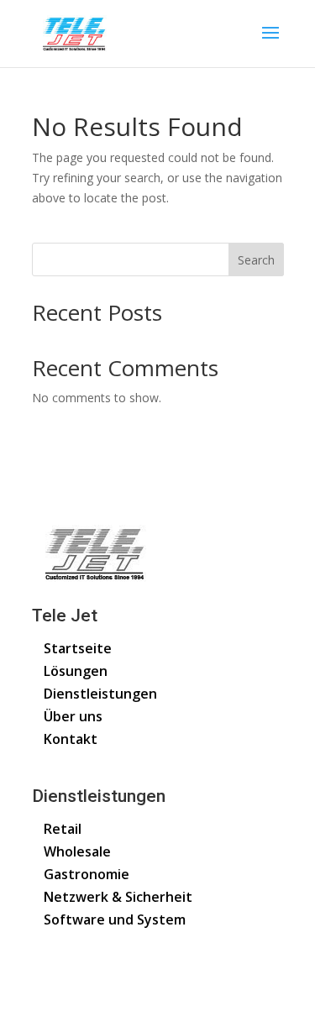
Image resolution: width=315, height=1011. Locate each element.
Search (256, 260)
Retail (62, 829)
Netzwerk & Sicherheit (118, 897)
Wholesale (77, 851)
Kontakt (70, 739)
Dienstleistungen (100, 693)
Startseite (78, 648)
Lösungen (76, 671)
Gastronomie (86, 874)
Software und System (115, 919)
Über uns (73, 716)
